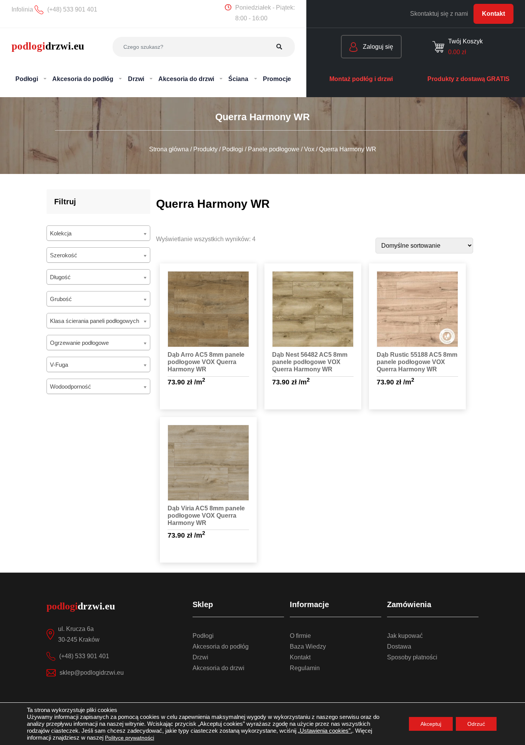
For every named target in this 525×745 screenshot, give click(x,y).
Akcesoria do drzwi (218, 668)
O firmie (300, 635)
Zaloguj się (377, 46)
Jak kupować (405, 635)
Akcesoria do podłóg (221, 646)
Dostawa (399, 646)
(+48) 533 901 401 (84, 656)
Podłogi (203, 635)
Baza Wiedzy (308, 646)
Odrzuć (476, 724)
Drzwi (200, 657)
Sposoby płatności (412, 657)
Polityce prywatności (129, 738)
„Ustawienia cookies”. (325, 731)
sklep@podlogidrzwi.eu (92, 672)
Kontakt (493, 13)
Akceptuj (430, 724)
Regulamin (305, 668)
